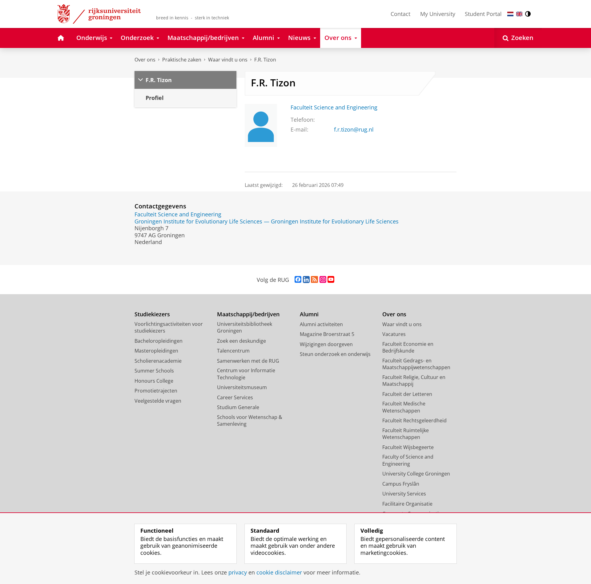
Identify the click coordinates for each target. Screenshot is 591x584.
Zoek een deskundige (241, 340)
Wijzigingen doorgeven (326, 344)
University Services (404, 493)
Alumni (309, 314)
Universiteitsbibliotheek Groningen (244, 327)
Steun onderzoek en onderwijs (335, 354)
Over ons (145, 59)
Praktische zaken (181, 59)
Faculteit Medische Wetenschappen (403, 407)
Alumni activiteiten (321, 324)
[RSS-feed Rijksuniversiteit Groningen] (314, 279)
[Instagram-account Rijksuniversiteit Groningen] (323, 279)
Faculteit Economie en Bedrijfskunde (407, 347)
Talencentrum (233, 350)
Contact (400, 14)
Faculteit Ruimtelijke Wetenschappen (405, 434)
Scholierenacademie (158, 360)
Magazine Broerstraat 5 (327, 334)
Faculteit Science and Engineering (334, 107)
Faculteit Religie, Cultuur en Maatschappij (413, 381)
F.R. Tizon (265, 59)
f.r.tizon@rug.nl (354, 129)
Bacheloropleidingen (159, 340)
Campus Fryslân (400, 483)
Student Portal (483, 14)
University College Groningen (416, 473)
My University (437, 14)
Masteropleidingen (156, 350)
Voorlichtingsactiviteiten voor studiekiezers (169, 327)
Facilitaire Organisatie (407, 503)
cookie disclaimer (279, 572)
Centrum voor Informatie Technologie (246, 374)
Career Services (235, 397)
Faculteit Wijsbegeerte (408, 447)
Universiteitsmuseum (242, 387)
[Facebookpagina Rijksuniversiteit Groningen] (298, 279)
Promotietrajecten (156, 390)
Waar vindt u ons (227, 59)
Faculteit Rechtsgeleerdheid (414, 420)
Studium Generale (238, 407)
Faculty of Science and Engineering (407, 460)
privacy (237, 572)
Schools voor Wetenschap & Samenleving (249, 421)
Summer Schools (154, 370)
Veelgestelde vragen (158, 400)
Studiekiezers (152, 314)
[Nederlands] (510, 14)
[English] (519, 14)
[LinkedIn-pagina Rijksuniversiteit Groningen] (306, 279)
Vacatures (394, 334)
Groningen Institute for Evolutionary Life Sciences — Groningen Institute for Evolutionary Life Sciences (267, 221)
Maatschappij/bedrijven (248, 314)
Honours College (154, 380)
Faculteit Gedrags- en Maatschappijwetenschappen (416, 364)
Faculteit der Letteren (407, 394)
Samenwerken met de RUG (248, 360)
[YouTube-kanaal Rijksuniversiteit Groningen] (331, 279)
